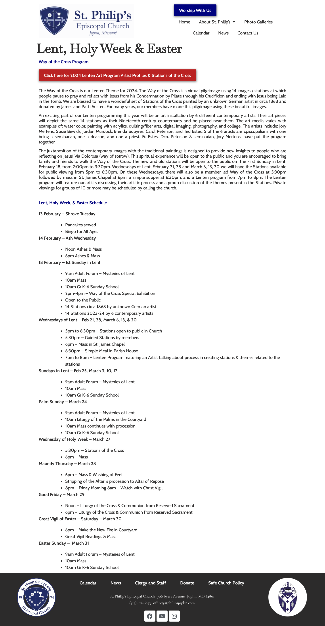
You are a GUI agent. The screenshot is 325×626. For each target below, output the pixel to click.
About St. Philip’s (214, 22)
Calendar (201, 33)
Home (184, 22)
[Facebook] (149, 616)
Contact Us (247, 33)
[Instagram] (174, 616)
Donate (187, 583)
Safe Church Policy (226, 583)
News (223, 33)
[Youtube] (162, 616)
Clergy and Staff (150, 583)
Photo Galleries (258, 22)
